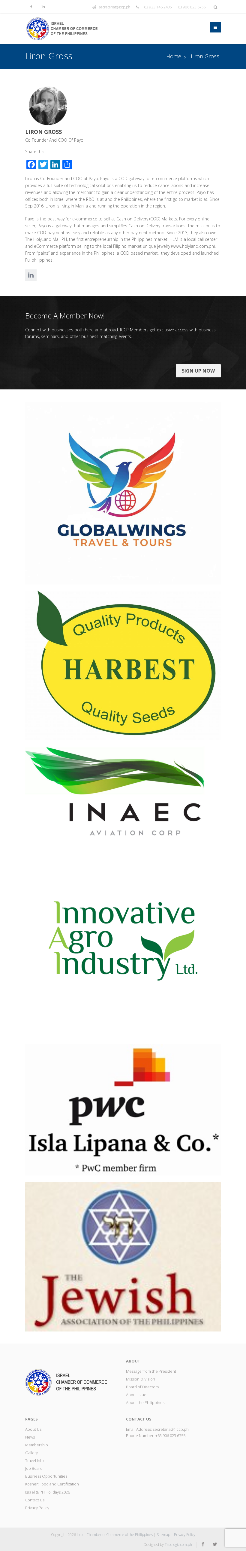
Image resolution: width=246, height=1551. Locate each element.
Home (173, 56)
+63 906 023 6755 (170, 1435)
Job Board (34, 1468)
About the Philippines (145, 1402)
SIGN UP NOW (198, 370)
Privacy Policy (37, 1507)
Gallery (31, 1452)
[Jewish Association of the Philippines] (123, 1256)
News (30, 1437)
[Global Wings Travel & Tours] (123, 493)
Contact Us (34, 1500)
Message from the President (151, 1371)
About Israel (136, 1394)
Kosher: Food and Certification (52, 1484)
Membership (36, 1445)
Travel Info (34, 1460)
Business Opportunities (46, 1476)
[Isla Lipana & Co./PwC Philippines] (123, 1109)
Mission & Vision (140, 1379)
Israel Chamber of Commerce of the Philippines (115, 1534)
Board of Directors (142, 1387)
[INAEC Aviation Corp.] (123, 791)
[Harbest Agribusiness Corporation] (123, 665)
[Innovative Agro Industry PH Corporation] (123, 939)
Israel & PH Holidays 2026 (47, 1492)
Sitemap (163, 1534)
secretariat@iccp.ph (114, 7)
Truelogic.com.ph (178, 1544)
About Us (33, 1429)
